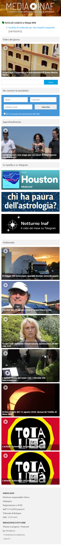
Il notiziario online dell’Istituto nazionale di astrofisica (30, 11)
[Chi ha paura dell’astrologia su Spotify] (30, 212)
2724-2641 (13, 517)
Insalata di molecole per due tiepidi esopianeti (32, 27)
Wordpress (10, 530)
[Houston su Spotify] (30, 190)
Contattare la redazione (14, 534)
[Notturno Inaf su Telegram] (30, 234)
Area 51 (7, 538)
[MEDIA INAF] (30, 9)
